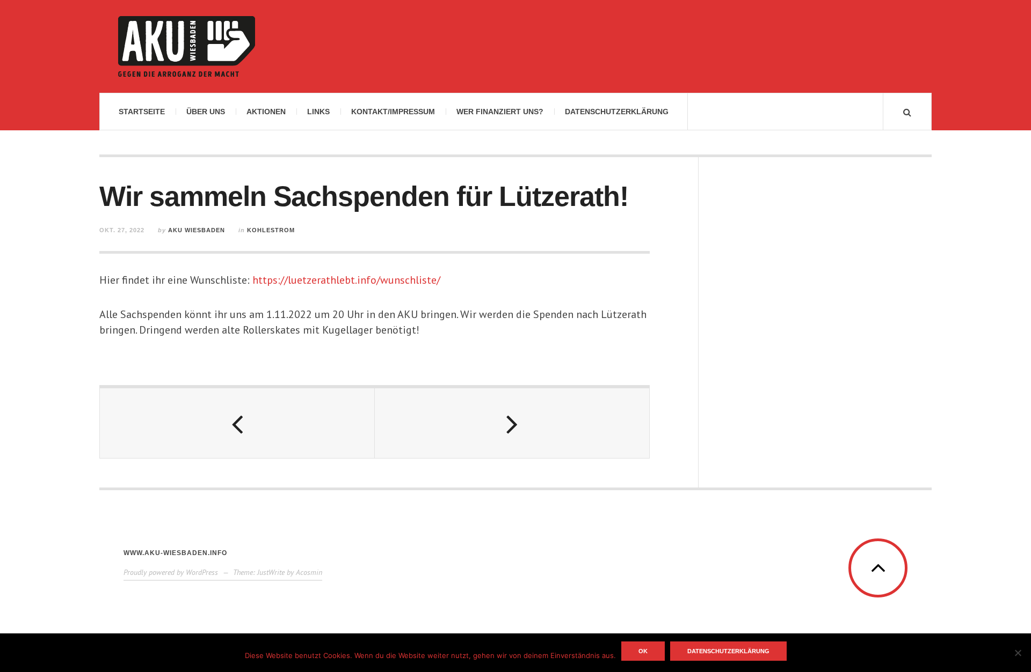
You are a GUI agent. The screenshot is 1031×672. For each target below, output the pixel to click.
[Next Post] (512, 423)
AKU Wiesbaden (196, 230)
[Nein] (1017, 652)
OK (643, 651)
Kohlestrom (271, 230)
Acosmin (309, 572)
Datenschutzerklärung (617, 111)
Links (318, 111)
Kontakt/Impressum (393, 111)
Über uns (205, 111)
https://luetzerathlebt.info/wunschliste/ (346, 280)
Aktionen (266, 111)
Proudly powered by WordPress (171, 572)
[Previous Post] (237, 423)
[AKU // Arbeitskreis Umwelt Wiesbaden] (186, 46)
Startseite (142, 111)
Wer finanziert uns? (499, 111)
